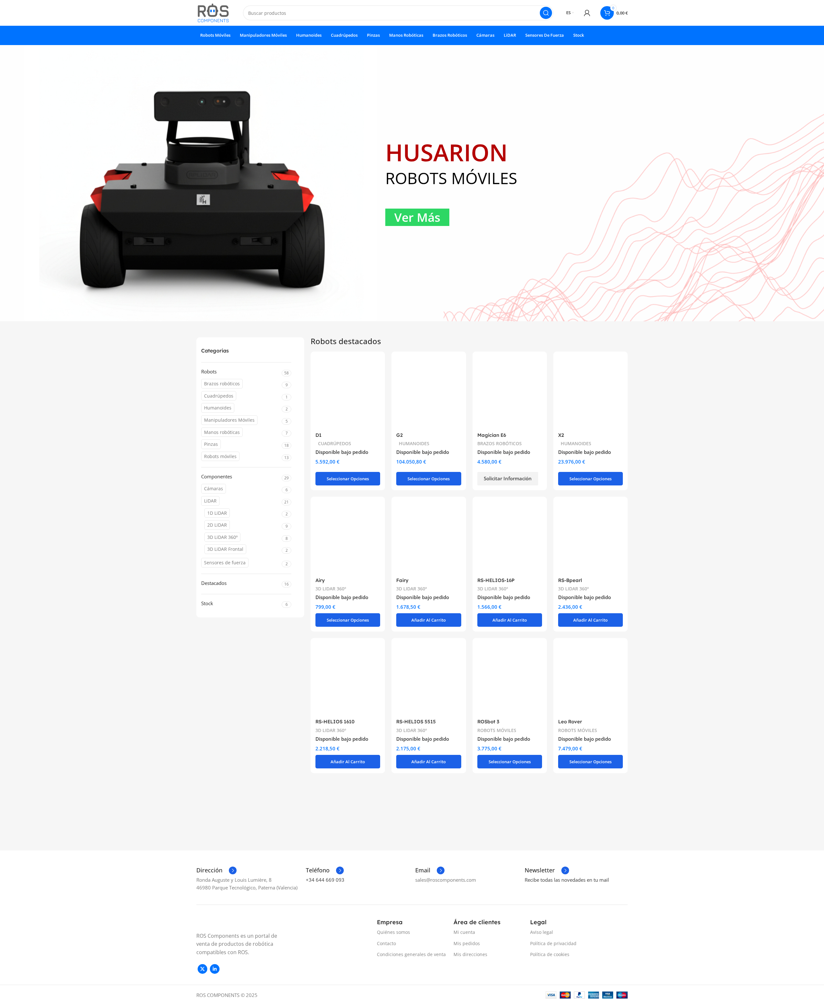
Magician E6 (491, 435)
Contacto (386, 943)
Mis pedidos (467, 943)
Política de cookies (549, 954)
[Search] (546, 13)
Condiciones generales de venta (411, 954)
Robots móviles (220, 456)
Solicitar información (508, 478)
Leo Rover (570, 722)
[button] (347, 478)
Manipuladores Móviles (229, 420)
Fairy (402, 580)
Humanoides (217, 408)
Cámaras (213, 488)
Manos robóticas (222, 432)
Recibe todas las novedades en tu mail (567, 880)
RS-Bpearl (570, 580)
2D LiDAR (217, 525)
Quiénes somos (393, 932)
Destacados (214, 583)
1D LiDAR (217, 513)
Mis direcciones (470, 954)
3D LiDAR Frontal (225, 549)
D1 (318, 435)
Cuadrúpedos (218, 396)
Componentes (216, 476)
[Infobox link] (216, 870)
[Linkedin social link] (215, 969)
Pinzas (211, 444)
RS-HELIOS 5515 (416, 722)
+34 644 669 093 (325, 880)
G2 (399, 435)
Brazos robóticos (222, 383)
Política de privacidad (553, 943)
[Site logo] (213, 12)
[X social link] (202, 969)
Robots (209, 371)
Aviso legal (541, 932)
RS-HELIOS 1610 (334, 722)
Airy (320, 580)
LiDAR (210, 501)
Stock (207, 603)
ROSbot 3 (488, 722)
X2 (561, 435)
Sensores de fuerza (225, 562)
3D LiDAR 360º (222, 537)
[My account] (587, 12)
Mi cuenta (464, 932)
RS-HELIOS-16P (496, 580)
